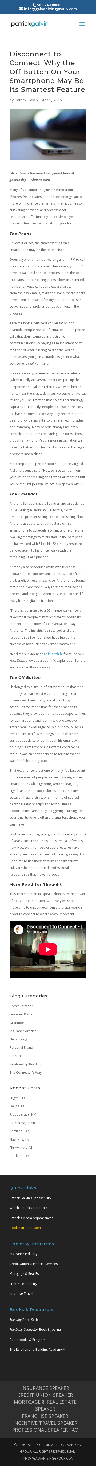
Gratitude (17, 1022)
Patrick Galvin (26, 100)
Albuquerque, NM (23, 1114)
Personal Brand (21, 1047)
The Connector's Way (26, 1072)
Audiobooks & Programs (28, 1339)
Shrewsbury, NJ (21, 1147)
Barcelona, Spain (22, 1123)
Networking (18, 1039)
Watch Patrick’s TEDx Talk (28, 1208)
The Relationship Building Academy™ (37, 1349)
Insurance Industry (23, 1254)
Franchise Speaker (45, 1416)
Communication (22, 1006)
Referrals (16, 1055)
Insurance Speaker (45, 1388)
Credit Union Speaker (45, 1395)
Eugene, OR (18, 1098)
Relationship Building (25, 1064)
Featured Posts (21, 1014)
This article (53, 654)
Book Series (25, 1319)
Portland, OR (19, 1131)
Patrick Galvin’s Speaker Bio (30, 1198)
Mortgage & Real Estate (27, 1273)
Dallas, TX (17, 1106)
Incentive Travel (21, 1293)
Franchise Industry (23, 1283)
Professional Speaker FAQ (45, 1430)
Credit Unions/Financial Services (34, 1263)
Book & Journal (36, 1329)
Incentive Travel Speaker (45, 1423)
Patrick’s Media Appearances (31, 1218)
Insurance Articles (23, 1031)
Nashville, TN (19, 1139)
